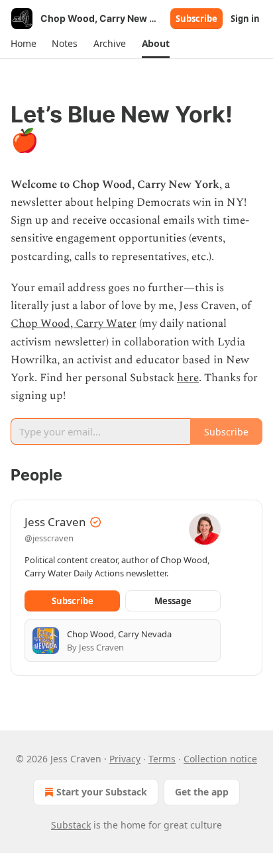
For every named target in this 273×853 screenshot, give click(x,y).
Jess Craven (55, 521)
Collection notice (220, 758)
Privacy (124, 758)
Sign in (245, 18)
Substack (71, 825)
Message (172, 601)
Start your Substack (101, 792)
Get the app (202, 792)
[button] (23, 43)
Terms (162, 758)
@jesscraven (49, 538)
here (188, 377)
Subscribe (196, 18)
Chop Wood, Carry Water (73, 323)
